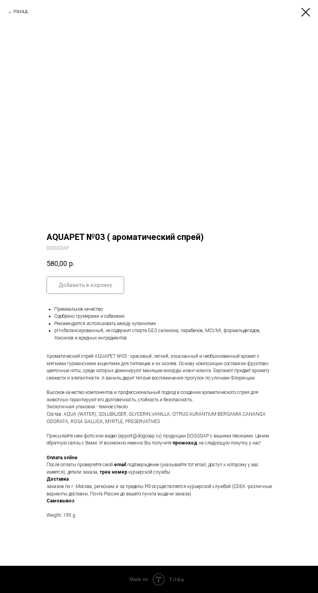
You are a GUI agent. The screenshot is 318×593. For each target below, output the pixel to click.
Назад (21, 11)
